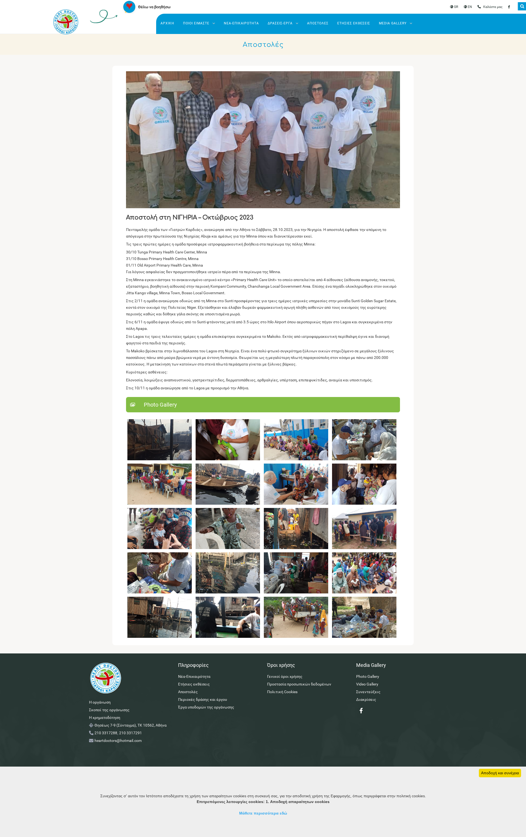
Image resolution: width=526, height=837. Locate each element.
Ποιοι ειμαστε (196, 23)
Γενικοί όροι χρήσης (284, 676)
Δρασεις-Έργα (281, 23)
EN (469, 7)
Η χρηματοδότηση (104, 717)
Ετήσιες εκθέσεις (353, 23)
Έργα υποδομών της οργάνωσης (206, 707)
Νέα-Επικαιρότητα (241, 23)
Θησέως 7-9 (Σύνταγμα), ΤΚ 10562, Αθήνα (131, 725)
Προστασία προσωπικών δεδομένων (299, 684)
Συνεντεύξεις (368, 692)
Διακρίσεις (366, 699)
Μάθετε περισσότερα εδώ (263, 813)
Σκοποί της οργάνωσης (109, 710)
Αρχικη (167, 23)
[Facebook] (509, 7)
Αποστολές (317, 23)
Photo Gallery (367, 676)
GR (455, 7)
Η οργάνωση (100, 702)
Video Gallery (367, 684)
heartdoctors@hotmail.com (118, 740)
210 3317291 (130, 733)
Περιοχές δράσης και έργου (202, 699)
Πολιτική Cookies (282, 692)
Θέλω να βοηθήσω (154, 7)
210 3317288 (106, 733)
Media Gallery (393, 23)
